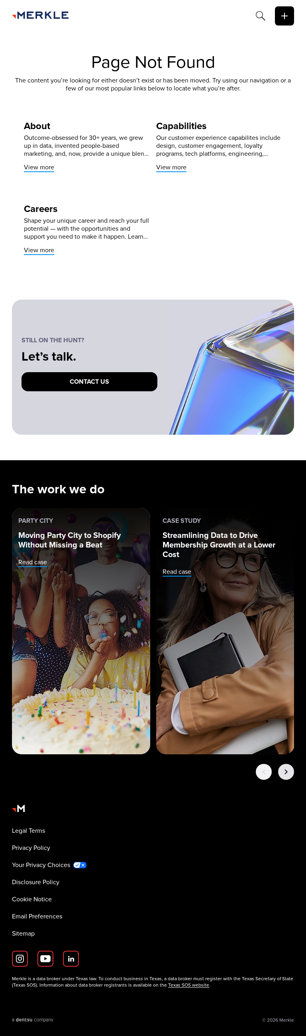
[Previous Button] (264, 772)
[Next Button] (286, 772)
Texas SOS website (188, 985)
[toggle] (284, 16)
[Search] (260, 16)
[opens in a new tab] (33, 1020)
